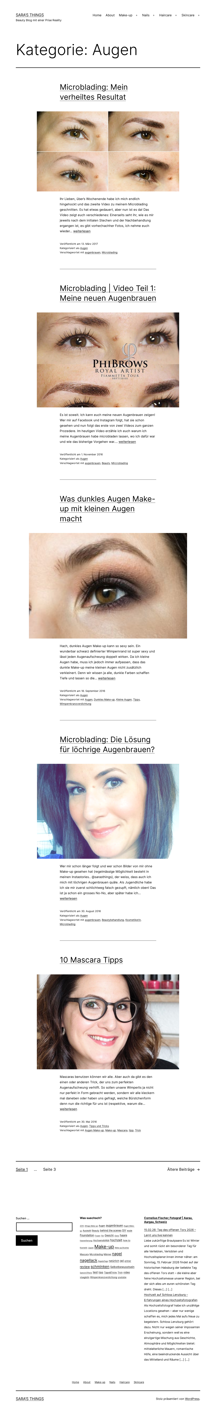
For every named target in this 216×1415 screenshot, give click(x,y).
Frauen (97, 1236)
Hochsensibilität (101, 1240)
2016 (82, 1226)
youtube (122, 1277)
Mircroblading (119, 463)
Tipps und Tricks (99, 1126)
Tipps (136, 699)
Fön (102, 1236)
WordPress (192, 1398)
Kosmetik (83, 1248)
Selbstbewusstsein (122, 1267)
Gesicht (109, 1235)
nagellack (88, 1260)
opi (122, 1260)
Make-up (125, 15)
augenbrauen (92, 252)
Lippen (91, 1248)
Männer (107, 1254)
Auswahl (87, 1230)
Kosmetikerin (133, 919)
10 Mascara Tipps (91, 959)
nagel (117, 1253)
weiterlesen (82, 231)
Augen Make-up (94, 1130)
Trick (138, 1130)
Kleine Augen (124, 699)
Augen (84, 248)
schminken (100, 1266)
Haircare (165, 15)
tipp (131, 1130)
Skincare (188, 15)
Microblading (109, 252)
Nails (145, 15)
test (95, 1272)
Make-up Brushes (122, 1248)
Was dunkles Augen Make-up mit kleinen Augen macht (107, 508)
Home (97, 15)
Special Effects (86, 1273)
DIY (124, 1230)
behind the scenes (110, 1230)
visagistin (84, 1277)
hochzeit (116, 1240)
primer (128, 1261)
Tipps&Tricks (110, 1272)
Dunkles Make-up (104, 699)
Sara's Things (30, 15)
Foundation (87, 1235)
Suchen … (22, 1218)
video (126, 1272)
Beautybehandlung (113, 919)
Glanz (116, 1236)
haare (123, 1235)
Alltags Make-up (91, 1226)
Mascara (122, 1130)
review (85, 1267)
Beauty (106, 463)
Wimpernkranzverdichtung (75, 703)
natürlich (114, 1260)
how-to (126, 1240)
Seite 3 (49, 1169)
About (110, 15)
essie (129, 1230)
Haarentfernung (86, 1241)
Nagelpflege (103, 1261)
